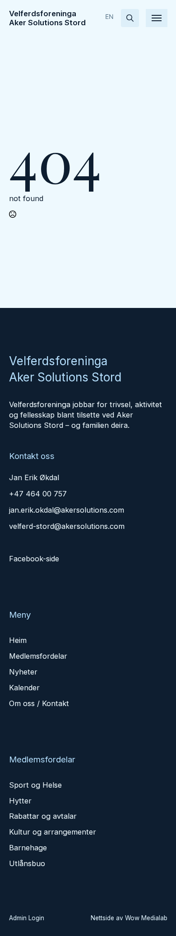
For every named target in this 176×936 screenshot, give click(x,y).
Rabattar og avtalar (43, 816)
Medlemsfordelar (38, 656)
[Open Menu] (156, 18)
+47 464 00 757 (38, 493)
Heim (18, 640)
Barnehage (28, 847)
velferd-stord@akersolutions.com (67, 526)
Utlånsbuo (27, 863)
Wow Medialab (146, 918)
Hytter (20, 800)
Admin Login (26, 918)
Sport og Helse (35, 784)
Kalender (24, 687)
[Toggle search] (130, 18)
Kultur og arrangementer (52, 831)
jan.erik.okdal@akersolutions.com (66, 509)
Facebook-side (34, 558)
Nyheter (23, 671)
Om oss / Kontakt (39, 703)
